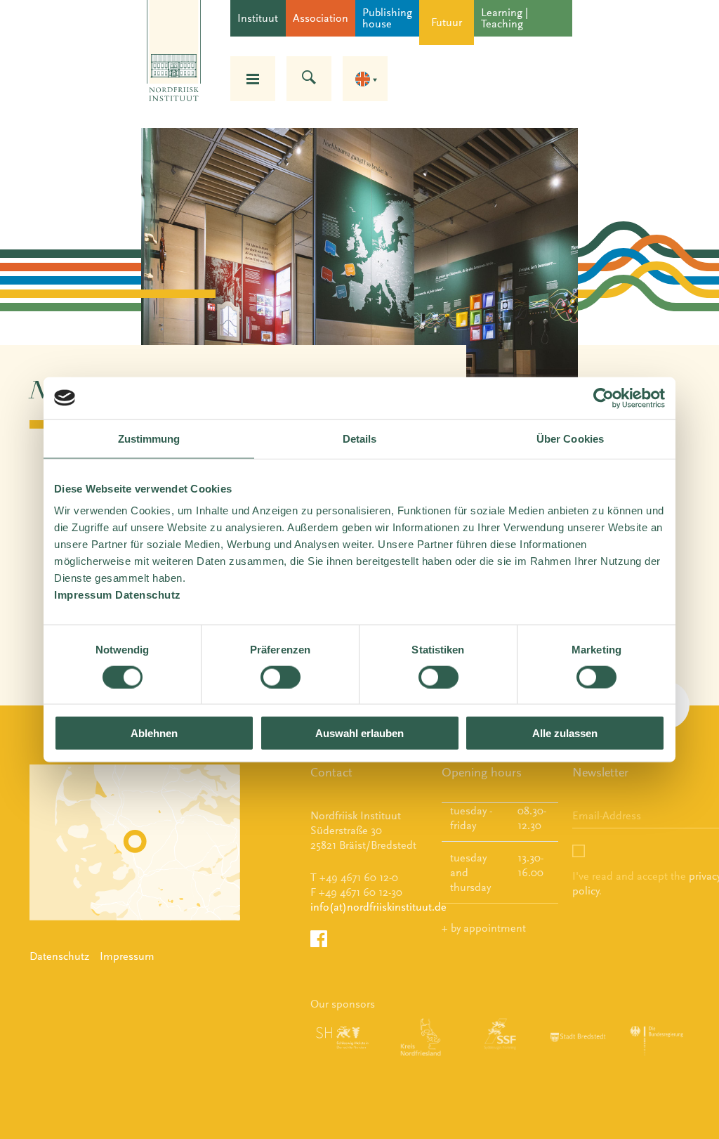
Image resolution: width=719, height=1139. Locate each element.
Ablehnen (154, 733)
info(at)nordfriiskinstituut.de (378, 906)
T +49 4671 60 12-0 (354, 877)
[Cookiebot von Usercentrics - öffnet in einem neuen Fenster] (603, 397)
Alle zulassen (565, 733)
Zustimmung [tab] (149, 438)
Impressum (127, 956)
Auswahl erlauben (359, 733)
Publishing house (387, 18)
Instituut (257, 18)
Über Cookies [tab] (570, 438)
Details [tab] (360, 438)
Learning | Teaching (504, 18)
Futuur (446, 22)
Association (320, 18)
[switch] (280, 676)
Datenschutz (59, 956)
